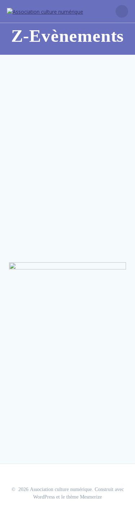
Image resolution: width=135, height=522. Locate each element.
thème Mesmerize (84, 497)
